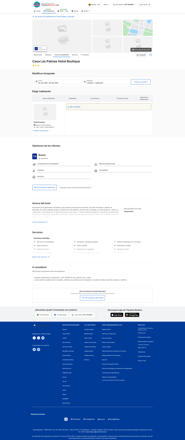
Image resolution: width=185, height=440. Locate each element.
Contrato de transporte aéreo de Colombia (113, 380)
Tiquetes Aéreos (89, 355)
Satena (64, 377)
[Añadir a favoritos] (151, 55)
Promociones (141, 333)
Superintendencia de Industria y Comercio (114, 351)
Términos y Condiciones (109, 333)
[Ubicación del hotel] (138, 28)
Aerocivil (104, 359)
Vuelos (38, 11)
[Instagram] (42, 337)
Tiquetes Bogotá (89, 329)
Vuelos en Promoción (90, 342)
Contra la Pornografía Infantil (110, 364)
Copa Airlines (66, 333)
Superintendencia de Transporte (111, 355)
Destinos (86, 359)
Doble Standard (39, 122)
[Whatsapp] (38, 349)
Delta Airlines (66, 403)
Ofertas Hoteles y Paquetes (145, 341)
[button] (57, 81)
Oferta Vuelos (88, 338)
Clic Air (64, 381)
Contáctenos (141, 352)
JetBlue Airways (67, 372)
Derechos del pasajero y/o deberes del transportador (117, 368)
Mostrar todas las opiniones (44, 187)
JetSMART (65, 398)
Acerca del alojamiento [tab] (62, 55)
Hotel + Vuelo (64, 11)
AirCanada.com (66, 368)
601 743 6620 (75, 107)
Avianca (64, 329)
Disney (76, 11)
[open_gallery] (62, 36)
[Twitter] (38, 337)
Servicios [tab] (75, 55)
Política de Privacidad (108, 342)
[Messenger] (34, 349)
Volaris (64, 390)
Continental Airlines (68, 359)
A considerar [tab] (85, 55)
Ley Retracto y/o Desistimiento (110, 372)
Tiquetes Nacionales (90, 346)
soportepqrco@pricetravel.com (96, 432)
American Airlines (67, 364)
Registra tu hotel (142, 330)
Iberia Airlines (66, 342)
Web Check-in (142, 347)
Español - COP (95, 4)
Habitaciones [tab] (38, 55)
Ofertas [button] (86, 11)
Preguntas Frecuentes (144, 356)
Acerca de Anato (107, 338)
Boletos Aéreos (88, 333)
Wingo (64, 394)
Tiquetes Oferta (88, 351)
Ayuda (106, 4)
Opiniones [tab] (48, 55)
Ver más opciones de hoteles (92, 298)
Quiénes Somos (106, 329)
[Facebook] (34, 337)
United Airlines (66, 355)
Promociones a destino (144, 337)
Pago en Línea (142, 360)
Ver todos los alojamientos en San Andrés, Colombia (54, 16)
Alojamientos (50, 11)
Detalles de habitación (41, 130)
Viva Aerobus (66, 385)
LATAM (64, 338)
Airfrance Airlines (67, 346)
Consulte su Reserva (143, 344)
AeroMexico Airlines (68, 351)
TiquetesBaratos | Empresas (145, 328)
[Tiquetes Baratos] (37, 4)
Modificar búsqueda (140, 82)
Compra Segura (106, 346)
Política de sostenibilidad (109, 377)
